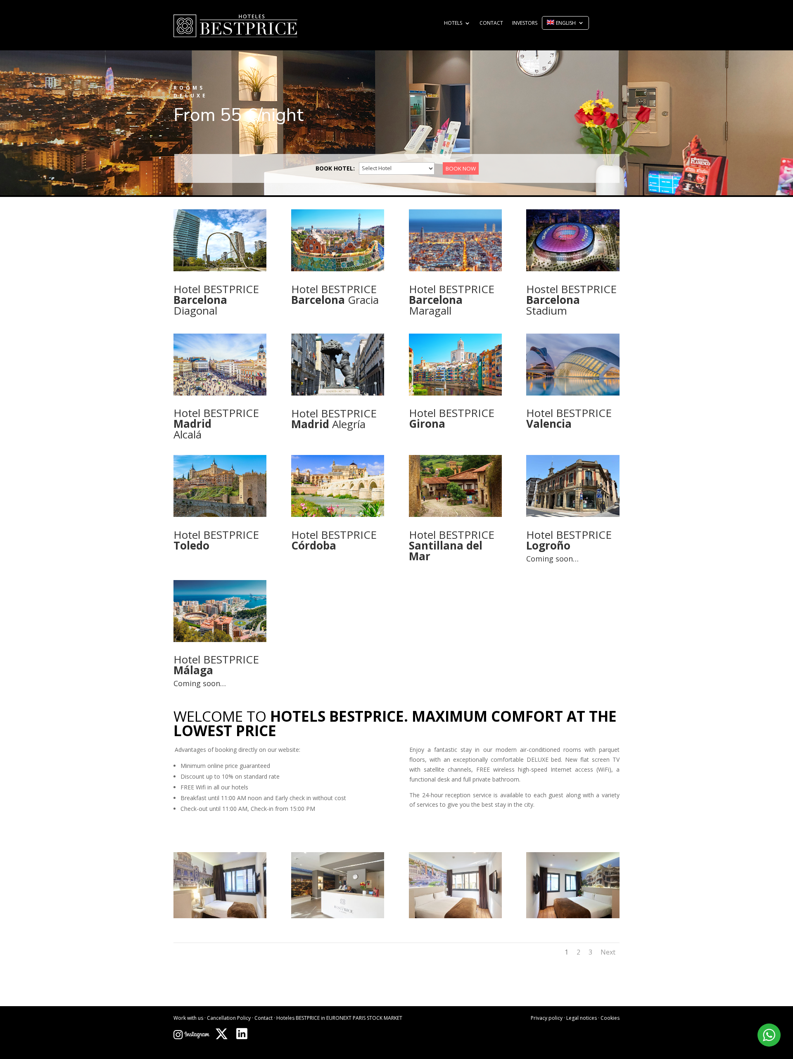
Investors (524, 23)
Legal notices (581, 1017)
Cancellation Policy (229, 1017)
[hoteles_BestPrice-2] (337, 916)
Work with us (188, 1017)
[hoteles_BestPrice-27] (219, 916)
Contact (491, 23)
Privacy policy (547, 1017)
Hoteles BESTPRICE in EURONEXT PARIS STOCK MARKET (339, 1017)
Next (608, 952)
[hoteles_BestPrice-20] (572, 916)
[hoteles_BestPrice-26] (455, 916)
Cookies (610, 1017)
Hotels (453, 23)
